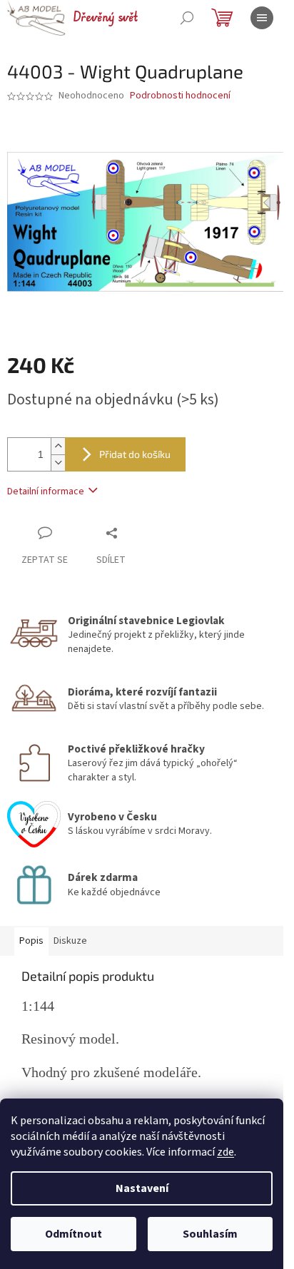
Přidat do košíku (135, 454)
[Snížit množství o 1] (58, 462)
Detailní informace (45, 491)
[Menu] (262, 18)
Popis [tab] (31, 941)
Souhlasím (210, 1234)
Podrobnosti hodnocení (180, 96)
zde (225, 1152)
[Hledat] (187, 18)
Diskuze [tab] (70, 941)
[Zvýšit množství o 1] (58, 446)
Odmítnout (73, 1234)
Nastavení (142, 1188)
